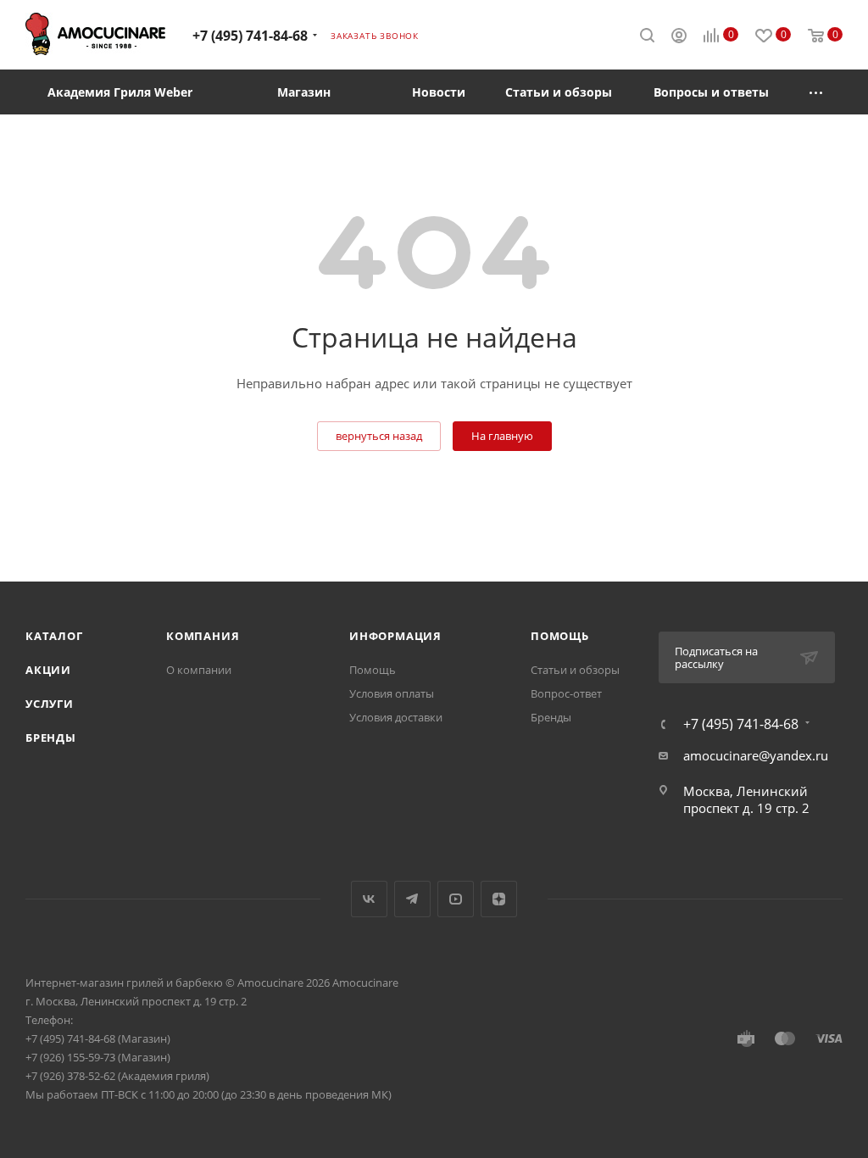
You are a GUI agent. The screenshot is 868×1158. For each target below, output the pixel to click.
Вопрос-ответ (566, 693)
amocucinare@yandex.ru (755, 755)
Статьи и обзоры (575, 669)
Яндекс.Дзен (499, 899)
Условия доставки (395, 717)
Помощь (372, 669)
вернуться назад (379, 435)
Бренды (50, 737)
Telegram (412, 899)
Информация (395, 635)
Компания (202, 635)
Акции (48, 669)
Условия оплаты (391, 693)
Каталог (54, 635)
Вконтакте (369, 899)
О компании (198, 669)
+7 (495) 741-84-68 (250, 35)
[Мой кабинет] (679, 37)
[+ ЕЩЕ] (816, 92)
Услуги (49, 703)
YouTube (455, 899)
